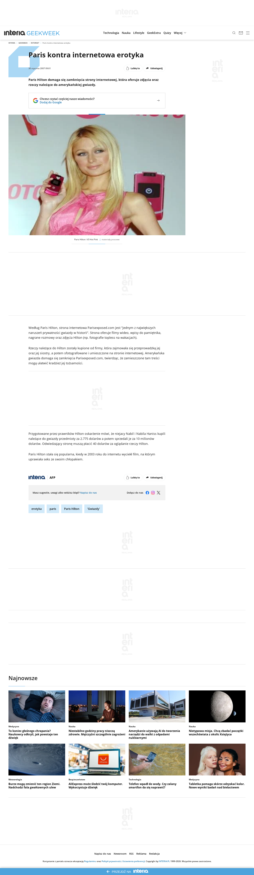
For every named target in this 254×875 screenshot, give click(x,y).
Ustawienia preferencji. (133, 861)
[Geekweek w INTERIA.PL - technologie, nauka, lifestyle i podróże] (43, 33)
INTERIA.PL (164, 861)
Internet (35, 43)
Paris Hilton (71, 509)
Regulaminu (90, 861)
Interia (11, 43)
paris (53, 509)
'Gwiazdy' (93, 509)
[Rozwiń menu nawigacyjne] (247, 33)
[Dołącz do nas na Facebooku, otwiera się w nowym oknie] (147, 492)
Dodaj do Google (67, 102)
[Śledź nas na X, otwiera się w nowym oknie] (158, 492)
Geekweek (22, 43)
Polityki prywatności (111, 861)
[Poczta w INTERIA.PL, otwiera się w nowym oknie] (240, 33)
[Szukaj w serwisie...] (234, 33)
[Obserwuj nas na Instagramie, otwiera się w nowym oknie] (153, 492)
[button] (111, 33)
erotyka (36, 509)
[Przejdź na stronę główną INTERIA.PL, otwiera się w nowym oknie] (14, 33)
